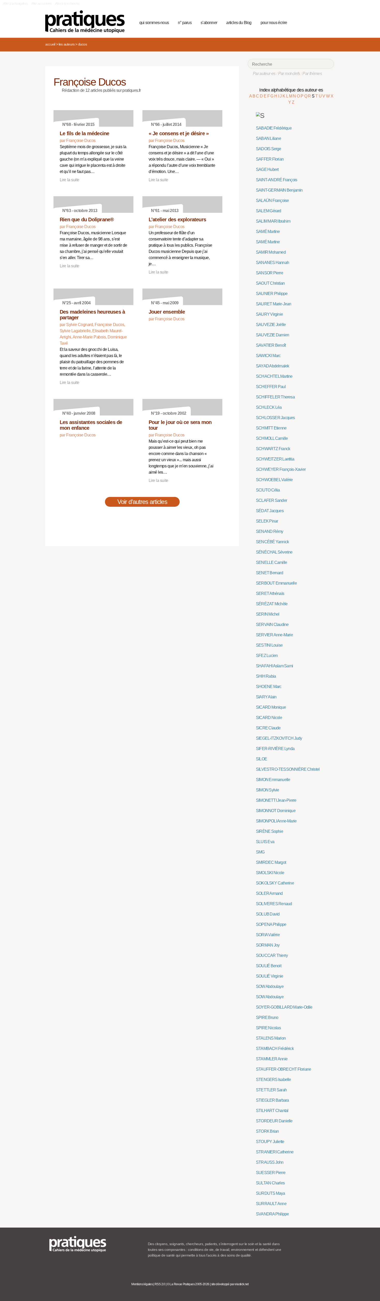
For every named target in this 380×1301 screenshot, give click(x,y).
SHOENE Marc (268, 686)
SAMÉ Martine (268, 231)
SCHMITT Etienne (271, 428)
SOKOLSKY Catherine (275, 883)
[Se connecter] (328, 22)
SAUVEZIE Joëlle (271, 324)
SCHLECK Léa (269, 407)
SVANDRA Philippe (272, 1214)
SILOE (261, 759)
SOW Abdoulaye (270, 986)
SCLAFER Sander (271, 500)
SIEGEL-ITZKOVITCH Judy (279, 738)
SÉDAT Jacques (270, 511)
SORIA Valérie (268, 935)
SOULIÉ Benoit (268, 966)
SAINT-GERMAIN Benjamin (279, 190)
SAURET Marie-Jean (273, 304)
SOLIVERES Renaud (274, 904)
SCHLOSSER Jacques (275, 417)
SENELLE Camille (271, 562)
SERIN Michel (267, 614)
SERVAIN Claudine (272, 624)
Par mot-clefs (289, 73)
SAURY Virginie (269, 314)
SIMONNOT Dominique (275, 810)
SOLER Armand (269, 893)
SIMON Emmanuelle (273, 779)
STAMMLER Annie (271, 1059)
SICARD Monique (271, 707)
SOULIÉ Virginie (269, 976)
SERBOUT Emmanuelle (276, 583)
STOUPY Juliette (270, 1141)
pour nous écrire (274, 22)
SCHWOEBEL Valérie (274, 480)
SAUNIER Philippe (271, 293)
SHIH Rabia (266, 676)
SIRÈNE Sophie (269, 831)
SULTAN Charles (270, 1183)
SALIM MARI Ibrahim (273, 221)
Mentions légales (142, 1284)
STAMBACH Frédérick (275, 1048)
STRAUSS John (270, 1162)
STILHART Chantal (272, 1110)
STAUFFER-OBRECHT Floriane (283, 1069)
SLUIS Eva (265, 841)
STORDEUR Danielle (274, 1121)
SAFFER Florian (270, 159)
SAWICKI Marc (268, 355)
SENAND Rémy (269, 531)
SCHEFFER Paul (271, 386)
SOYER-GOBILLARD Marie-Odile (284, 1007)
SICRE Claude (268, 728)
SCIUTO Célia (268, 490)
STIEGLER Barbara (272, 1100)
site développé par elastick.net (230, 1284)
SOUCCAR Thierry (272, 955)
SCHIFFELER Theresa (275, 397)
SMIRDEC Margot (271, 862)
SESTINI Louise (269, 645)
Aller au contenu (41, 3)
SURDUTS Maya (270, 1193)
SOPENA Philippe (271, 924)
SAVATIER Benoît (271, 345)
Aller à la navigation (15, 3)
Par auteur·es (264, 73)
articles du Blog (238, 22)
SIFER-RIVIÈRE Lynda (275, 748)
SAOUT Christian (270, 283)
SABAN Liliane (268, 138)
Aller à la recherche (67, 3)
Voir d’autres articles (142, 501)
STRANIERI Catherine (274, 1152)
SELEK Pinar (267, 521)
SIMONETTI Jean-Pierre (276, 800)
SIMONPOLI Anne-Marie (276, 821)
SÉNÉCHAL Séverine (274, 552)
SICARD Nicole (269, 717)
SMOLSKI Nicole (270, 873)
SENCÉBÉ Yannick (272, 542)
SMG (260, 852)
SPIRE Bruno (267, 1017)
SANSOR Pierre (269, 273)
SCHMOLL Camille (272, 438)
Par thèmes (312, 73)
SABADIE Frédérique (274, 128)
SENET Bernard (269, 573)
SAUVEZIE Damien (272, 335)
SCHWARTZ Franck (273, 449)
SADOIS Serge (268, 149)
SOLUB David (267, 914)
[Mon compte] (319, 22)
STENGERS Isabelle (273, 1079)
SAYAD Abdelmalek (272, 366)
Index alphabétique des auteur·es (291, 90)
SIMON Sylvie (267, 790)
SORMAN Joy (267, 945)
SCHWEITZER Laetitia (275, 459)
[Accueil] (87, 21)
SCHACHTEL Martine (274, 376)
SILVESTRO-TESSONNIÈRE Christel (288, 769)
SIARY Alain (266, 697)
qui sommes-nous (154, 22)
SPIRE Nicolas (268, 1028)
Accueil (50, 44)
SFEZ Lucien (267, 655)
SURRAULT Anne (271, 1203)
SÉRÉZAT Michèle (271, 604)
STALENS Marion (271, 1038)
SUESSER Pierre (270, 1172)
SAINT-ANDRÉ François (276, 180)
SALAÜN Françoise (272, 200)
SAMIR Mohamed (271, 252)
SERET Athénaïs (270, 593)
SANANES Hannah (272, 262)
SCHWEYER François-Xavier (281, 469)
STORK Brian (267, 1131)
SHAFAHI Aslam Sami (274, 666)
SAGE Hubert (267, 169)
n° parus (185, 22)
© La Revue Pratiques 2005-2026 (188, 1284)
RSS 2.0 (160, 1284)
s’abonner (209, 22)
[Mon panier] (310, 22)
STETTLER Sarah (271, 1090)
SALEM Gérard (268, 211)
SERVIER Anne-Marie (274, 635)
